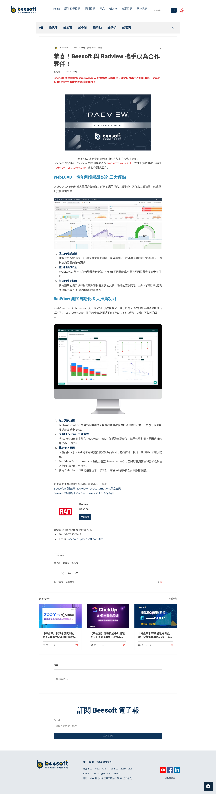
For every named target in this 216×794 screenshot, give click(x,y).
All (41, 27)
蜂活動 (97, 27)
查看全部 (173, 598)
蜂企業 (82, 27)
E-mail (58, 720)
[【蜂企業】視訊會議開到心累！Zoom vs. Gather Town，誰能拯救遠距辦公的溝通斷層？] (60, 616)
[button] (173, 27)
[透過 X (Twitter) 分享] (62, 573)
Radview (60, 555)
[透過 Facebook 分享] (55, 573)
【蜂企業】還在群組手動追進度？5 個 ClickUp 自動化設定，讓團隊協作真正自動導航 (107, 635)
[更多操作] (160, 48)
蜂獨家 (126, 27)
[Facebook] (170, 770)
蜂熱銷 (112, 27)
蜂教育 (67, 27)
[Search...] (174, 10)
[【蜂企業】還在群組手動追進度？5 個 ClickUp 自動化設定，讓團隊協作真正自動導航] (108, 616)
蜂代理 (53, 27)
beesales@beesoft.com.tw (106, 773)
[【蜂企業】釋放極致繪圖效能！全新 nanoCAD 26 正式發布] (155, 616)
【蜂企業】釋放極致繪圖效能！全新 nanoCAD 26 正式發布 (155, 635)
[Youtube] (163, 770)
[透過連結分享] (76, 573)
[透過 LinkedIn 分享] (69, 573)
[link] (182, 10)
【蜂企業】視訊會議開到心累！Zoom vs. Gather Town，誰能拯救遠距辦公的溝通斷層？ (60, 635)
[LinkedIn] (177, 770)
